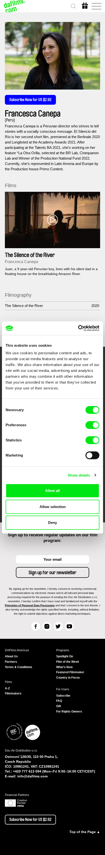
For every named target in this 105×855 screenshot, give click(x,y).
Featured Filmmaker (70, 672)
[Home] (15, 6)
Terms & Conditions (18, 667)
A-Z (7, 688)
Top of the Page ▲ (84, 832)
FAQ (59, 700)
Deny (52, 522)
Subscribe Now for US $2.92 (30, 100)
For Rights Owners (69, 711)
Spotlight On (64, 656)
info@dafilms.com (32, 776)
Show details (79, 475)
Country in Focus (68, 677)
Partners (11, 661)
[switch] (92, 425)
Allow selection (53, 507)
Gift (58, 706)
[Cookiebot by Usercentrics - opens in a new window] (78, 328)
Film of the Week (67, 661)
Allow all (52, 491)
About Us (11, 656)
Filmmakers (13, 693)
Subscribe (63, 695)
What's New (64, 667)
